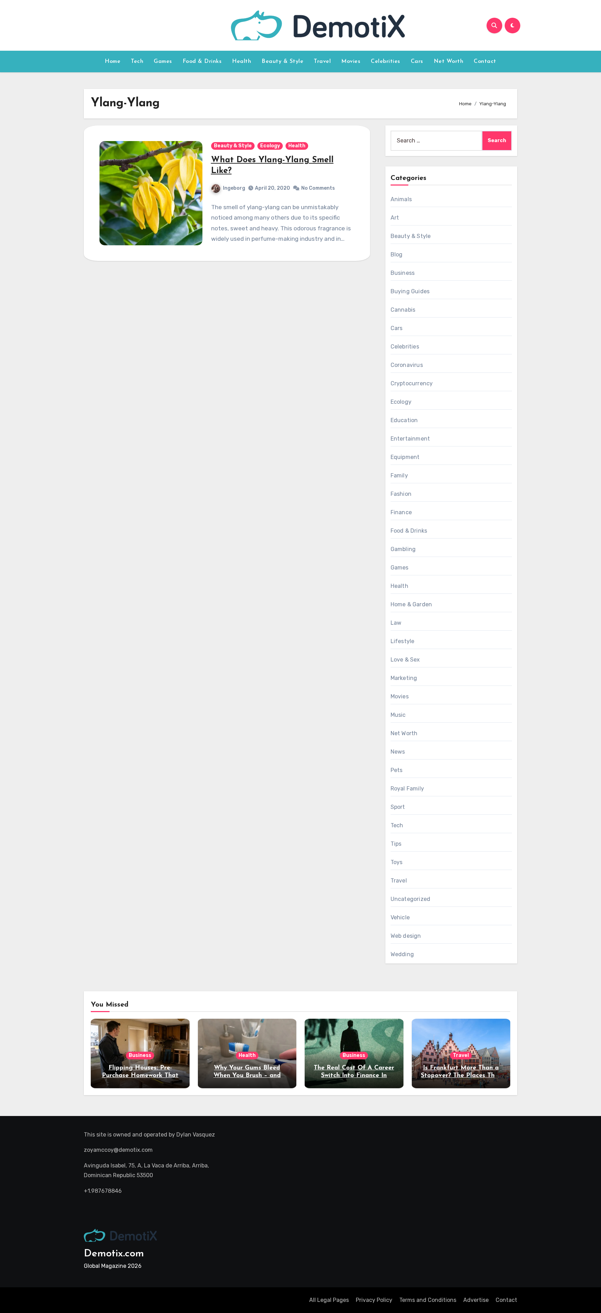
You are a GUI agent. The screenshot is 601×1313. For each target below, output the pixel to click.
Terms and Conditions (427, 1300)
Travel (322, 61)
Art (395, 217)
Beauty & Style (282, 61)
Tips (396, 843)
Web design (406, 936)
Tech (137, 61)
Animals (401, 199)
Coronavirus (407, 365)
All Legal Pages (329, 1300)
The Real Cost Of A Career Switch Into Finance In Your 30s (354, 1075)
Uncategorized (411, 899)
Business (403, 273)
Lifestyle (403, 641)
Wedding (402, 954)
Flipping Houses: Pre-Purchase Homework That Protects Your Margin (140, 1075)
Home (112, 61)
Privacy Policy (374, 1300)
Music (398, 715)
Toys (397, 862)
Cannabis (403, 309)
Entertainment (410, 438)
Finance (401, 512)
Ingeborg (234, 188)
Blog (397, 254)
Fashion (401, 494)
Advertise (476, 1300)
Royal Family (407, 788)
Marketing (404, 678)
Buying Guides (410, 291)
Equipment (405, 457)
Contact (485, 61)
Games (163, 61)
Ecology (270, 146)
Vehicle (400, 917)
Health (241, 61)
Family (399, 475)
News (398, 751)
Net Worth (449, 61)
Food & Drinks (202, 61)
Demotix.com (114, 1253)
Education (404, 420)
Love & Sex (405, 659)
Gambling (403, 549)
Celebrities (385, 61)
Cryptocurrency (412, 383)
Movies (350, 61)
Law (396, 622)
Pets (397, 770)
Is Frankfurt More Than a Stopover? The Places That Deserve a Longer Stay (461, 1075)
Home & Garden (411, 604)
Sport (398, 807)
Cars (417, 61)
